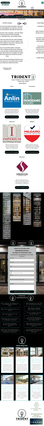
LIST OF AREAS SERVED (36, 408)
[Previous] (19, 23)
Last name (12, 262)
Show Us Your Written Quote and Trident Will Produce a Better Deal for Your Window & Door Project (22, 17)
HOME (36, 403)
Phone (11, 270)
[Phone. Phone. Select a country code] (11, 273)
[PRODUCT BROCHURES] (40, 410)
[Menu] (32, 8)
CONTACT (36, 404)
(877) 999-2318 (37, 416)
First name (12, 257)
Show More (11, 114)
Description (12, 283)
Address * (11, 275)
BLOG (36, 407)
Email (11, 266)
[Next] (24, 23)
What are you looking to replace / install (17, 279)
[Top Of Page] (42, 3)
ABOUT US (36, 405)
